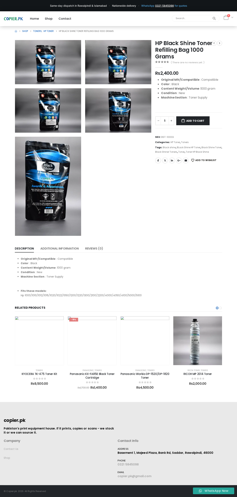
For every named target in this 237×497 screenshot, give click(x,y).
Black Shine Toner (211, 147)
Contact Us (11, 449)
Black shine (169, 147)
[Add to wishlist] (58, 321)
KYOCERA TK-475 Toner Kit (39, 374)
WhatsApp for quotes (164, 5)
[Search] (214, 18)
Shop (7, 458)
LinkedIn (172, 160)
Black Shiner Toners (166, 151)
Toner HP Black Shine (197, 151)
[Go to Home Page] (16, 31)
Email (186, 160)
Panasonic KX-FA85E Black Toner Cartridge (92, 376)
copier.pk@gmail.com (134, 476)
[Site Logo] (13, 18)
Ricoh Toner (194, 370)
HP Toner (175, 142)
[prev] (214, 43)
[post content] (39, 340)
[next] (219, 43)
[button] (73, 76)
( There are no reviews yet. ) (187, 62)
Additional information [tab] (59, 248)
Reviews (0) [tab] (94, 248)
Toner (181, 151)
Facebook (158, 160)
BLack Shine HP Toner (188, 147)
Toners (185, 142)
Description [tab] (24, 248)
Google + (179, 160)
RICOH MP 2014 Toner (197, 374)
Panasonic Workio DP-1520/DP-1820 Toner (145, 376)
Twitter (165, 160)
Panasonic (88, 370)
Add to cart (195, 121)
